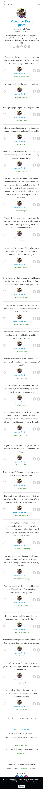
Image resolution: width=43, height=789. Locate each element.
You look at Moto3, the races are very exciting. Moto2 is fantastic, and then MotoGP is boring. (21, 693)
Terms (9, 768)
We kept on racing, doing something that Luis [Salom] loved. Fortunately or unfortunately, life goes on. (21, 589)
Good (36, 750)
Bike (24, 144)
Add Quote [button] (24, 768)
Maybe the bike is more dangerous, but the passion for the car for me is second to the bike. (22, 448)
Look (20, 709)
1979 (26, 32)
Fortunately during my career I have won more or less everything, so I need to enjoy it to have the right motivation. (21, 60)
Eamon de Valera (10, 737)
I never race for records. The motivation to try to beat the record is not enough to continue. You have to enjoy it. (21, 251)
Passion (22, 297)
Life (16, 97)
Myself (22, 120)
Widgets (32, 768)
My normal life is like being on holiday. (21, 84)
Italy (14, 29)
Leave (21, 405)
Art (18, 144)
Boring (25, 709)
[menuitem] (9, 768)
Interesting (18, 171)
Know (17, 378)
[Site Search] (33, 4)
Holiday (20, 97)
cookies (14, 780)
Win (27, 171)
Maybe (26, 351)
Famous (17, 683)
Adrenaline (25, 324)
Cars (20, 324)
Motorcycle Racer (23, 29)
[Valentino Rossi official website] (14, 46)
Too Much (26, 435)
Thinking (16, 579)
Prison (27, 683)
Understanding (25, 548)
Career (16, 76)
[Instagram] (26, 777)
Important (25, 241)
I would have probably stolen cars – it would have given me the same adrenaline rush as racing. (21, 308)
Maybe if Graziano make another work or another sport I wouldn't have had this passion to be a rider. (21, 335)
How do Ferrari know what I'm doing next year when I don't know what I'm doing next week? (21, 361)
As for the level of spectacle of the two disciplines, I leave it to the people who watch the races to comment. (21, 388)
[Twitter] (21, 777)
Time (16, 241)
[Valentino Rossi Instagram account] (29, 46)
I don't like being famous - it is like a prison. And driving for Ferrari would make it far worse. (21, 666)
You (17, 709)
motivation (25, 76)
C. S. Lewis (29, 733)
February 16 (19, 32)
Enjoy (20, 76)
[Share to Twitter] (38, 70)
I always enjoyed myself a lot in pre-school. (21, 107)
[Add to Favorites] (4, 70)
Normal (25, 97)
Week (25, 378)
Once (26, 656)
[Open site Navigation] (39, 4)
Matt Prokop (34, 737)
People (17, 405)
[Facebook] (17, 777)
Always (26, 120)
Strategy (27, 579)
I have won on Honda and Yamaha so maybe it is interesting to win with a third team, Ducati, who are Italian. (21, 154)
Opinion (16, 435)
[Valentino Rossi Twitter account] (25, 46)
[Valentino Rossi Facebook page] (21, 46)
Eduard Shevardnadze (16, 733)
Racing (16, 324)
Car (23, 465)
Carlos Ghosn (22, 737)
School (17, 120)
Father (17, 297)
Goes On (25, 605)
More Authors (21, 741)
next (32, 718)
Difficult (21, 656)
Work (20, 241)
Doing (21, 378)
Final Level (32, 764)
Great (16, 515)
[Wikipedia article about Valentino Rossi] (17, 46)
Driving (22, 683)
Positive (21, 579)
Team (23, 171)
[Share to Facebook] (34, 70)
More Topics (21, 753)
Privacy (16, 768)
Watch (26, 405)
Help (16, 211)
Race (21, 144)
